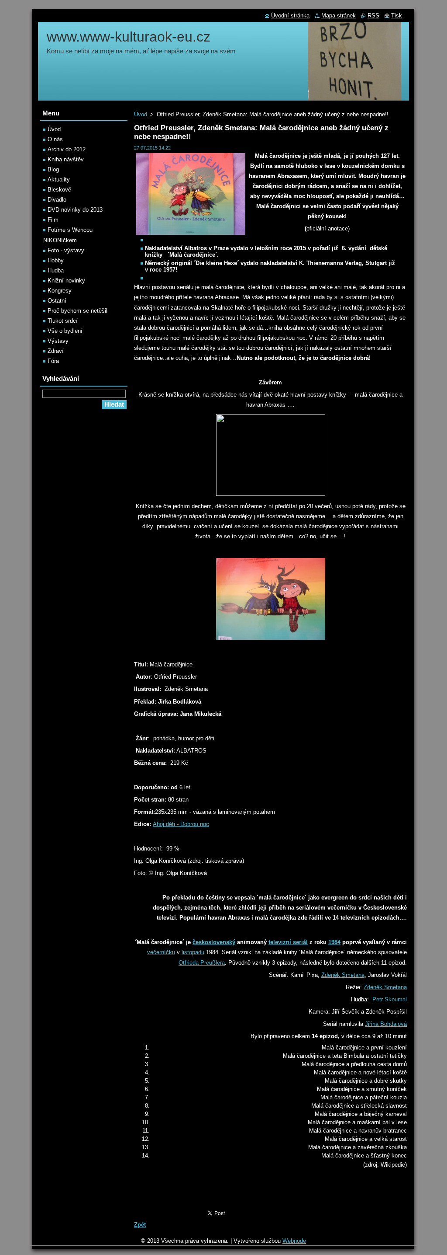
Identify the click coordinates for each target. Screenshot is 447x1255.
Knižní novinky (66, 280)
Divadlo (57, 199)
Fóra (53, 361)
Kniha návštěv (66, 159)
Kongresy (60, 290)
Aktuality (59, 179)
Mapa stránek (338, 15)
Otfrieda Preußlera (202, 962)
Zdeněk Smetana (342, 975)
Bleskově (59, 189)
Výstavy (58, 341)
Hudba (56, 270)
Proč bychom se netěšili (78, 310)
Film (53, 219)
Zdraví (56, 351)
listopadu (193, 952)
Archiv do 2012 (67, 149)
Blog (53, 169)
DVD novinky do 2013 (75, 209)
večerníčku (161, 952)
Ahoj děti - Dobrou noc (181, 824)
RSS (373, 15)
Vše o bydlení (65, 331)
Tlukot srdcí (63, 320)
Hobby (56, 260)
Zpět (140, 1224)
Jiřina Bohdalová (386, 1024)
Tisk (396, 15)
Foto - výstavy (66, 250)
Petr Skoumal (389, 999)
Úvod (140, 114)
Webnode (294, 1241)
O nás (55, 139)
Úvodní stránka (290, 15)
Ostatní (57, 300)
